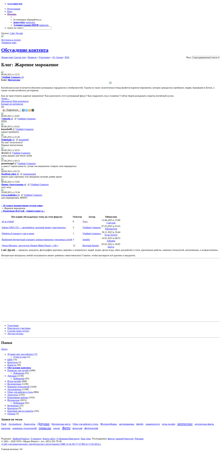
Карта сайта (49, 438)
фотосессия (91, 428)
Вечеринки (13, 405)
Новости (11, 365)
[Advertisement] (19, 290)
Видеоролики (14, 384)
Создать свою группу (18, 331)
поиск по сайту (15, 28)
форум (111, 438)
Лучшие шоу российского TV (22, 354)
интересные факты (204, 424)
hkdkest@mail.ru (21, 438)
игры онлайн (168, 424)
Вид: (188, 57)
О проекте (36, 438)
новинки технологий (24, 428)
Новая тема (7, 57)
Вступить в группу (11, 40)
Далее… (5, 98)
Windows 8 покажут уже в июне (18, 233)
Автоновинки (14, 389)
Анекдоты (12, 394)
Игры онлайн (14, 381)
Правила (32, 57)
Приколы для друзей (17, 370)
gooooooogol (29, 174)
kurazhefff (24, 139)
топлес (56, 428)
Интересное (14, 80)
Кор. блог (86, 438)
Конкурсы (12, 362)
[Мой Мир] (32, 110)
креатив (5, 428)
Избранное (19, 373)
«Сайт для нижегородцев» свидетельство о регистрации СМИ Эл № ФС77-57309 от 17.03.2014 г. (51, 444)
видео (139, 423)
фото (66, 428)
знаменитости (153, 424)
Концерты (12, 408)
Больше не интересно (12, 104)
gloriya (111, 247)
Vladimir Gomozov (26, 118)
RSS (67, 57)
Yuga (85, 221)
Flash (3, 424)
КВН (9, 359)
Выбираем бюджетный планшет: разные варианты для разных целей (37, 239)
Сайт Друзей (16, 33)
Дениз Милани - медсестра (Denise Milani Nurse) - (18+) (30, 245)
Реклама (139, 438)
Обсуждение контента (24, 50)
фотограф (77, 428)
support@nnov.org (124, 438)
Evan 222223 (111, 235)
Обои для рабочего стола (20, 392)
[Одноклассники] (29, 110)
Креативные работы (17, 397)
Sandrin (86, 239)
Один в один (20, 357)
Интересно (6, 101)
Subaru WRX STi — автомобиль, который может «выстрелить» (34, 227)
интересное (185, 423)
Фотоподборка (108, 423)
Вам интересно (21, 101)
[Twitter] (26, 110)
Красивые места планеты (20, 411)
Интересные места (61, 424)
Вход (9, 11)
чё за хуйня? (8, 221)
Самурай (110, 223)
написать (30, 22)
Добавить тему (9, 42)
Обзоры (11, 413)
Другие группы (15, 333)
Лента (4, 349)
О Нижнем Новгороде (68, 438)
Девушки (12, 376)
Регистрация (13, 9)
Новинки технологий (18, 386)
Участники (44, 57)
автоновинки (126, 423)
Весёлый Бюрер (91, 245)
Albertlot (111, 241)
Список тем (20, 57)
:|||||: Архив (57, 57)
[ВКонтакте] (23, 110)
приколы (45, 428)
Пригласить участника (19, 328)
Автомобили (14, 424)
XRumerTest (111, 229)
